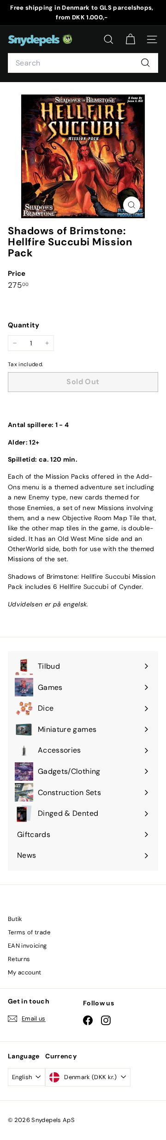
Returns (19, 959)
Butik (15, 919)
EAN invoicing (27, 946)
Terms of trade (29, 932)
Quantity (24, 325)
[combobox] (83, 63)
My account (25, 972)
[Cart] (130, 39)
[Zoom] (131, 205)
